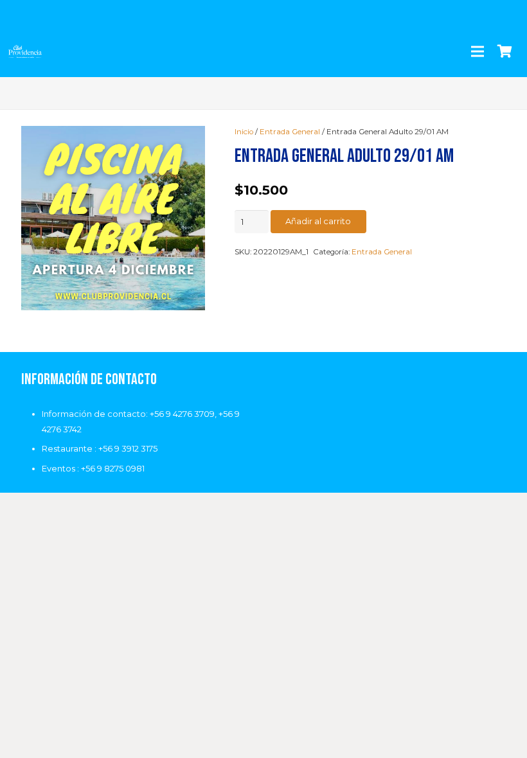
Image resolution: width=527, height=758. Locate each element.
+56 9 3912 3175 (127, 448)
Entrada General (290, 131)
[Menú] (477, 51)
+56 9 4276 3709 (182, 414)
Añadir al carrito (318, 221)
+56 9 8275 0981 (113, 468)
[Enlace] (25, 51)
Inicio (244, 131)
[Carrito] (504, 51)
